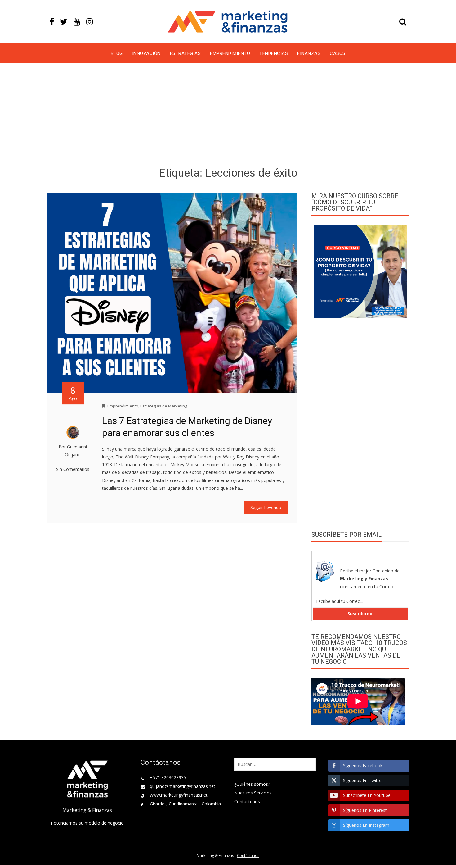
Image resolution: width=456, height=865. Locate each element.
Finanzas (308, 53)
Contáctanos (248, 855)
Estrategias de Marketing (163, 406)
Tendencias (273, 53)
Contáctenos (247, 801)
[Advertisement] (228, 116)
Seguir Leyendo (265, 507)
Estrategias (185, 53)
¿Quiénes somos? (252, 784)
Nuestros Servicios (253, 793)
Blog (117, 53)
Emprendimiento (230, 53)
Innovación (146, 53)
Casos (338, 53)
